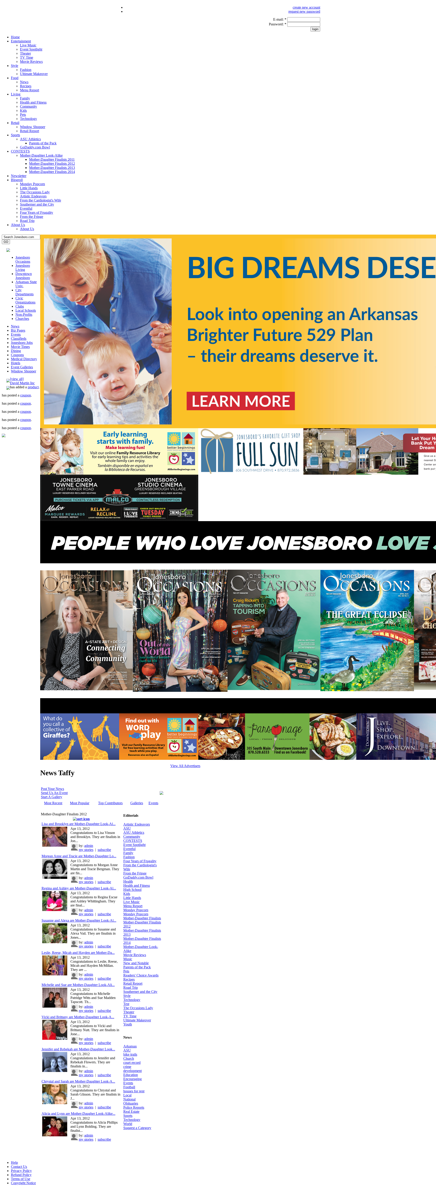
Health (128, 881)
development (132, 1071)
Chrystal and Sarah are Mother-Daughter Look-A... (78, 1081)
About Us (18, 225)
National (129, 1099)
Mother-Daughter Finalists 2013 (52, 168)
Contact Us (19, 1167)
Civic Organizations (25, 300)
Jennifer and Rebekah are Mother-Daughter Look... (78, 1049)
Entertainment (21, 41)
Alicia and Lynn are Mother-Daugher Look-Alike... (78, 1113)
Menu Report (29, 90)
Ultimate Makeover (34, 74)
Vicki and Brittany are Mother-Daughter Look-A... (78, 1017)
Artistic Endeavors (33, 196)
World (127, 1124)
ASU (127, 828)
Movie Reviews (31, 61)
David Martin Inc (22, 383)
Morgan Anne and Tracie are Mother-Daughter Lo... (79, 856)
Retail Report (29, 131)
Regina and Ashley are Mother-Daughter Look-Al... (79, 888)
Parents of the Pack (43, 143)
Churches (22, 319)
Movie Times (20, 347)
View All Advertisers (185, 766)
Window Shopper (32, 127)
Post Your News (52, 789)
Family (25, 98)
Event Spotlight (31, 49)
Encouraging (132, 1079)
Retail (15, 123)
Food (14, 78)
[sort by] (81, 819)
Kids (23, 110)
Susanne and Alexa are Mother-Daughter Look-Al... (79, 920)
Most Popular (79, 803)
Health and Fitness (33, 102)
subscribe (104, 850)
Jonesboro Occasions (22, 259)
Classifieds (18, 338)
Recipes (25, 86)
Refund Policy (21, 1175)
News (24, 82)
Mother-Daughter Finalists (142, 918)
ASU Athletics (30, 139)
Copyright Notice (23, 1183)
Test (126, 1004)
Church (128, 1058)
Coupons (17, 355)
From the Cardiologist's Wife (40, 200)
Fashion (25, 70)
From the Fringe (31, 217)
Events (16, 334)
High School (132, 890)
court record (132, 1062)
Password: (277, 24)
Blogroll (17, 180)
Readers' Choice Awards (141, 975)
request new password (304, 11)
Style (14, 66)
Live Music (28, 45)
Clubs (19, 306)
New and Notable (136, 963)
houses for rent (133, 1091)
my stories (86, 850)
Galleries (136, 803)
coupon (25, 395)
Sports (15, 135)
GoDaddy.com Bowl (35, 147)
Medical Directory (24, 359)
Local (127, 1095)
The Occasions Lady (35, 192)
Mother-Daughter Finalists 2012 (52, 163)
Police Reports (133, 1107)
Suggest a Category (137, 1128)
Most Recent (53, 803)
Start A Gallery (51, 797)
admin (88, 846)
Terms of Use (20, 1179)
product (33, 387)
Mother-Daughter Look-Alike (41, 155)
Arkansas (130, 1046)
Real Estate (131, 1111)
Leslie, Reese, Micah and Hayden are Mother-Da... (78, 953)
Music (127, 959)
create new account (306, 7)
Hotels (15, 363)
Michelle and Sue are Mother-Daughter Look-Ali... (78, 985)
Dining (16, 351)
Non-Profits (23, 314)
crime (127, 1067)
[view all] (17, 379)
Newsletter (18, 176)
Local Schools (25, 310)
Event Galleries (22, 367)
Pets (23, 115)
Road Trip (27, 221)
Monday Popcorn (32, 184)
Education (130, 1075)
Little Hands (29, 188)
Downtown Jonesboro (23, 276)
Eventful (26, 208)
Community (28, 106)
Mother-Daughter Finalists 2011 (52, 159)
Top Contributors (110, 803)
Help (14, 1162)
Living (15, 94)
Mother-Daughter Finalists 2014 (52, 172)
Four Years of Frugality (36, 212)
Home (15, 37)
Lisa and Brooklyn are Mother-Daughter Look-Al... (79, 824)
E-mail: (279, 19)
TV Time (26, 57)
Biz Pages (18, 330)
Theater (25, 53)
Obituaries (130, 1103)
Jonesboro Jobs (22, 343)
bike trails (130, 1054)
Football (129, 1087)
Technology (28, 119)
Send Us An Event (54, 793)
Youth (127, 1024)
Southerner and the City (37, 204)
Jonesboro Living (22, 268)
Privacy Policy (21, 1171)
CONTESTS (20, 151)
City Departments (24, 292)
